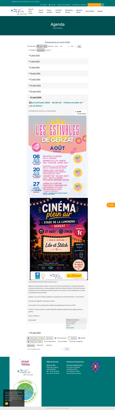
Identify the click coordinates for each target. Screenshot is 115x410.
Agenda (100, 11)
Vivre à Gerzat (41, 11)
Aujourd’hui (41, 50)
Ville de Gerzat (19, 11)
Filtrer (67, 349)
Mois (45, 46)
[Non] (22, 398)
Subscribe (40, 345)
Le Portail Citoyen (58, 11)
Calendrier (31, 46)
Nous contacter (95, 4)
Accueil (55, 28)
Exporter (49, 345)
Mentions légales (64, 408)
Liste (39, 46)
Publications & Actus (69, 11)
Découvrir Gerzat (79, 11)
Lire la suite (32, 320)
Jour (56, 46)
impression (31, 346)
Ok (6, 403)
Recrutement (90, 11)
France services (49, 11)
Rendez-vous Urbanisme (64, 4)
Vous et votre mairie (30, 11)
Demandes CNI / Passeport (79, 4)
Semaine (50, 46)
